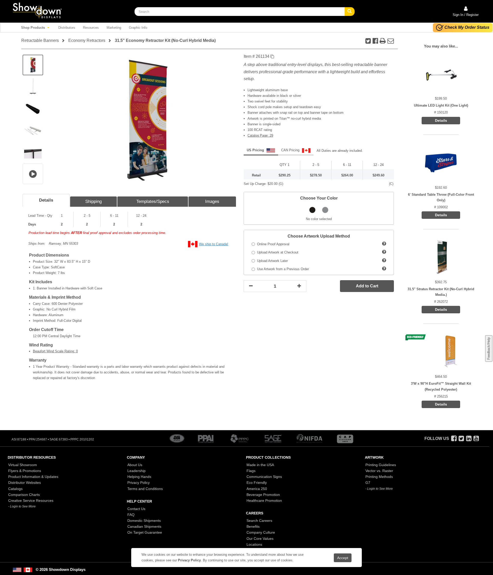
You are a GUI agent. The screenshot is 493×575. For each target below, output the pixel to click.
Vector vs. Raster (379, 471)
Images (212, 201)
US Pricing (256, 150)
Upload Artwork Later (271, 261)
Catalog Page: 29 (260, 135)
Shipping (93, 201)
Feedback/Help (488, 348)
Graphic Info (138, 28)
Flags (250, 471)
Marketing (114, 28)
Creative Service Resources (30, 500)
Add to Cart (367, 286)
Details (46, 200)
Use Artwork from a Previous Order (282, 269)
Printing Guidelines (380, 465)
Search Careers (259, 521)
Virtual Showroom (22, 465)
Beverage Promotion (263, 495)
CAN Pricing (290, 150)
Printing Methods (379, 477)
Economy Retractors (86, 40)
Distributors (66, 28)
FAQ (131, 515)
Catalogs (15, 489)
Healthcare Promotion (264, 500)
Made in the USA (260, 465)
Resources (91, 28)
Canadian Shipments (144, 526)
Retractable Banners (40, 40)
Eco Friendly (256, 482)
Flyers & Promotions (24, 471)
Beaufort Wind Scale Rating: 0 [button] (55, 351)
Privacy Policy (138, 482)
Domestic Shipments (144, 521)
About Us (134, 465)
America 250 (256, 489)
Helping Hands (139, 477)
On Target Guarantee (144, 532)
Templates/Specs (152, 201)
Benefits (253, 526)
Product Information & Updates (33, 477)
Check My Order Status (466, 27)
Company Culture (260, 532)
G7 (367, 482)
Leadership (136, 471)
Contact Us (136, 509)
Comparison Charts (24, 495)
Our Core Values (259, 538)
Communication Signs (264, 477)
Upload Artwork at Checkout (276, 252)
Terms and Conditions (145, 489)
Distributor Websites (24, 482)
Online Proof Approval (272, 244)
